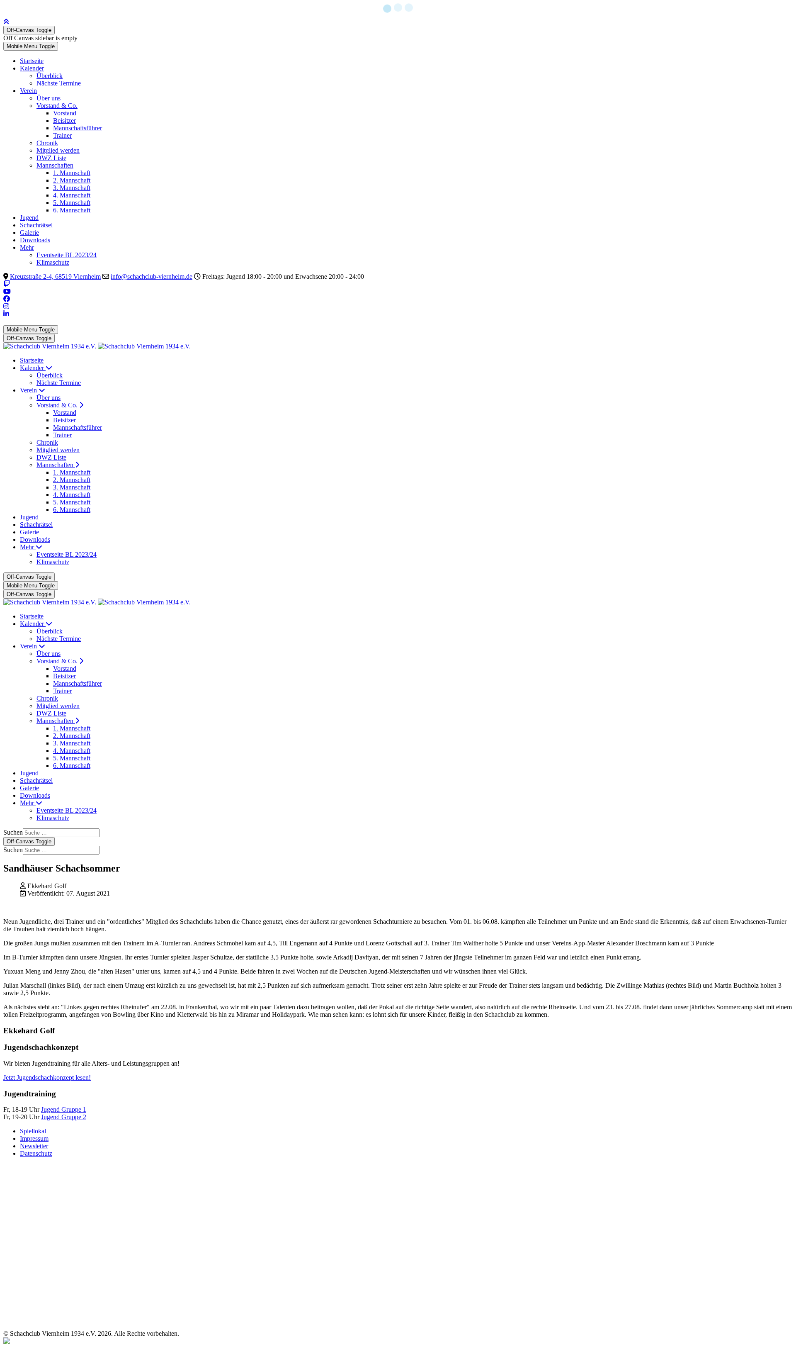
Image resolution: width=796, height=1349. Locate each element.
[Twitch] (6, 283)
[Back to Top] (6, 21)
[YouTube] (7, 291)
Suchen (13, 832)
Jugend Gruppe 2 (63, 1116)
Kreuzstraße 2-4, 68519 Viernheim (55, 276)
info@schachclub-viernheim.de (151, 276)
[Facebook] (6, 298)
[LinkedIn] (6, 313)
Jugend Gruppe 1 (63, 1109)
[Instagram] (6, 306)
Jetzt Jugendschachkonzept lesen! (47, 1077)
